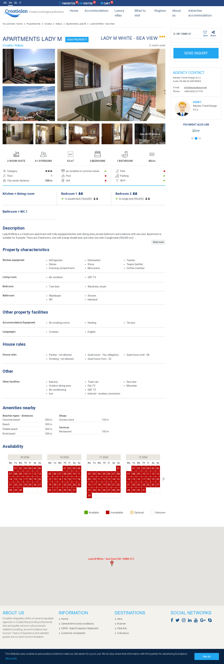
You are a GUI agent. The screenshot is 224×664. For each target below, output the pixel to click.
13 (39, 473)
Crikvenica (123, 633)
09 (20, 473)
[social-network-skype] (211, 620)
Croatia (48, 23)
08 (15, 473)
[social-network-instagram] (184, 620)
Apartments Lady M (76, 23)
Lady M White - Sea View (102, 23)
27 (39, 484)
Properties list (33, 23)
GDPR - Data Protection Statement (79, 628)
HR (5, 2)
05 (34, 468)
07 (10, 473)
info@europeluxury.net (195, 87)
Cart (108, 3)
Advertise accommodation (200, 13)
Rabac (59, 23)
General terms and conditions (77, 623)
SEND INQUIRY (196, 53)
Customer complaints (73, 633)
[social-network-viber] (215, 620)
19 (34, 479)
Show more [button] (158, 242)
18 (30, 479)
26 (34, 484)
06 (39, 468)
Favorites (69, 3)
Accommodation (96, 10)
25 (30, 484)
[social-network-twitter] (178, 620)
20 (39, 479)
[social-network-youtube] (197, 620)
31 (74, 490)
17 (25, 479)
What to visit (140, 13)
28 (10, 490)
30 (20, 490)
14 (10, 479)
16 (20, 479)
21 (10, 484)
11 (30, 473)
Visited (89, 3)
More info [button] (11, 658)
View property (77, 39)
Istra (119, 618)
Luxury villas (119, 13)
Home (74, 10)
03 (25, 468)
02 (20, 468)
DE (15, 2)
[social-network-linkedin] (190, 620)
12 (34, 473)
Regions (160, 10)
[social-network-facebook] (173, 620)
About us (176, 13)
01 (15, 468)
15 (15, 479)
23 (20, 484)
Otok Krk (122, 628)
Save (205, 35)
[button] (163, 479)
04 (30, 468)
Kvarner (121, 623)
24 (25, 484)
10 (25, 473)
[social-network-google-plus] (203, 620)
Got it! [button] (207, 656)
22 (15, 484)
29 (15, 490)
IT (20, 2)
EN (10, 2)
